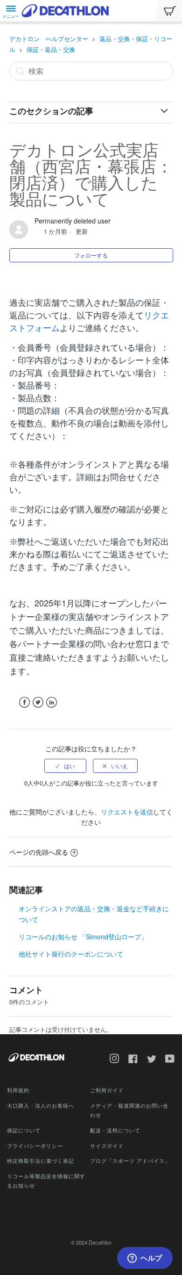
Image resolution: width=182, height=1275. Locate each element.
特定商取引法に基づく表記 (40, 1160)
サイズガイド (107, 1145)
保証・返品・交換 (51, 49)
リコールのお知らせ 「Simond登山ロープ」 (83, 936)
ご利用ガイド (107, 1090)
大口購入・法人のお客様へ (40, 1105)
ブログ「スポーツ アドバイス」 (130, 1160)
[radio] (65, 766)
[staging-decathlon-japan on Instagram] (111, 1059)
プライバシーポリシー (35, 1145)
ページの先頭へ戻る (38, 852)
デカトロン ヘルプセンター (48, 38)
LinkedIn (51, 702)
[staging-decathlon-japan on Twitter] (148, 1060)
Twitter (38, 702)
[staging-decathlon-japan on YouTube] (166, 1060)
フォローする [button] (91, 255)
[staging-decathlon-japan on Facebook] (129, 1060)
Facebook (24, 702)
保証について (24, 1130)
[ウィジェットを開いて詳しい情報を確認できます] (145, 1258)
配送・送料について (115, 1130)
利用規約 (18, 1090)
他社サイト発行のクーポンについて (71, 953)
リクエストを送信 (127, 811)
